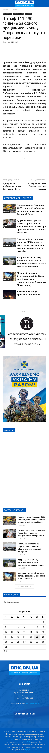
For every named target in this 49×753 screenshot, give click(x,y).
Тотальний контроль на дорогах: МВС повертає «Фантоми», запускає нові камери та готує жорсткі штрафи (30, 245)
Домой (5, 10)
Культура (6, 211)
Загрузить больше (23, 586)
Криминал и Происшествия (8, 226)
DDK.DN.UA (11, 739)
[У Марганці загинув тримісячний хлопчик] (9, 294)
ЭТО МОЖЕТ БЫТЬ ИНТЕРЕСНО (17, 198)
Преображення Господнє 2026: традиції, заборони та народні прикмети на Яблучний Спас (31, 519)
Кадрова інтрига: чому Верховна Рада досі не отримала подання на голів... (31, 562)
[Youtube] (38, 721)
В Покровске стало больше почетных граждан (37, 186)
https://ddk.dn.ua (30, 750)
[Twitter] (24, 721)
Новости (28, 14)
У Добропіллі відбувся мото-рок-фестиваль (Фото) (12, 186)
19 (18, 637)
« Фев (5, 651)
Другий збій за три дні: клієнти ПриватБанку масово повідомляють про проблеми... (32, 533)
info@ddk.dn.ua (32, 704)
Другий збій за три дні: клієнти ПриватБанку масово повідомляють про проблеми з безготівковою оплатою (31, 226)
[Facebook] (10, 721)
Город (22, 14)
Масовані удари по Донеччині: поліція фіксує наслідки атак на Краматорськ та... (32, 576)
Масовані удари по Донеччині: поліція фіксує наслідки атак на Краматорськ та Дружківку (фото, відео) (31, 279)
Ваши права (15, 10)
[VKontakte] (31, 721)
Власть (15, 14)
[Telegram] (17, 721)
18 (12, 637)
